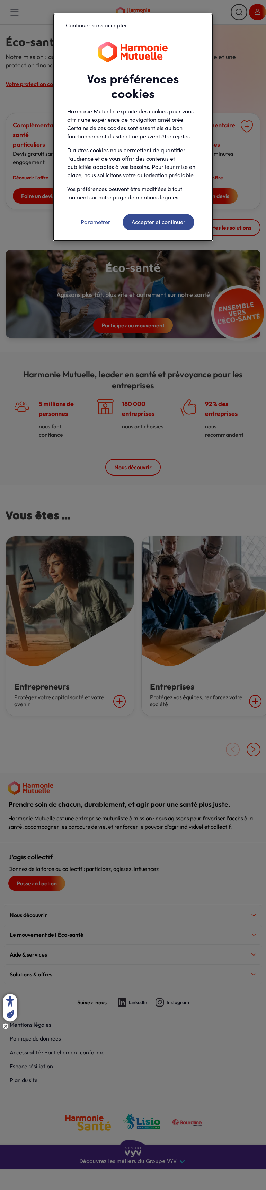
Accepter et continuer (158, 221)
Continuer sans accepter (96, 25)
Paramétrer (95, 221)
